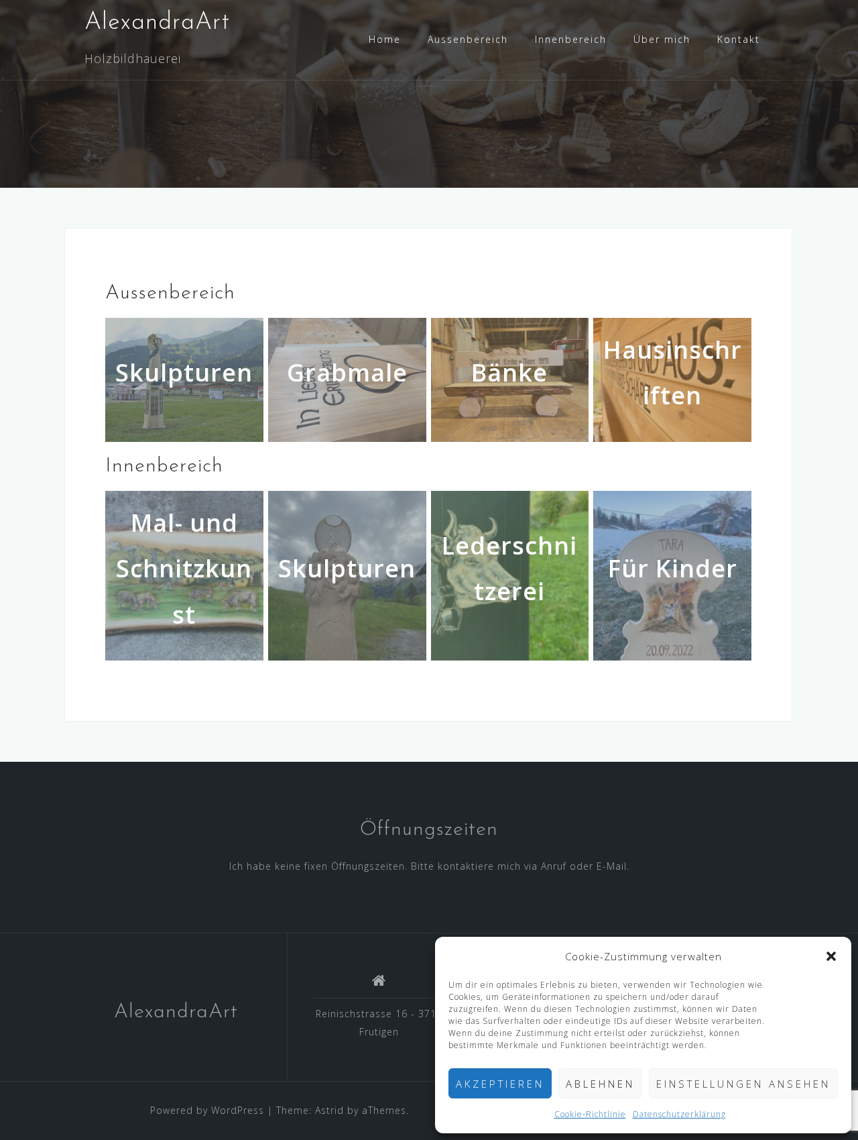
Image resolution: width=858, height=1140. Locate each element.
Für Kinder (672, 568)
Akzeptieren (500, 1083)
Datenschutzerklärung (679, 1114)
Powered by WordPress (207, 1110)
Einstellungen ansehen (743, 1083)
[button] (831, 956)
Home (385, 39)
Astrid (329, 1110)
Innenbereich (571, 39)
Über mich (661, 39)
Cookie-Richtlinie (590, 1114)
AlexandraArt (157, 23)
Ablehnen (600, 1083)
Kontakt (738, 39)
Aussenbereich (468, 39)
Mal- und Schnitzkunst (184, 568)
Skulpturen (347, 568)
